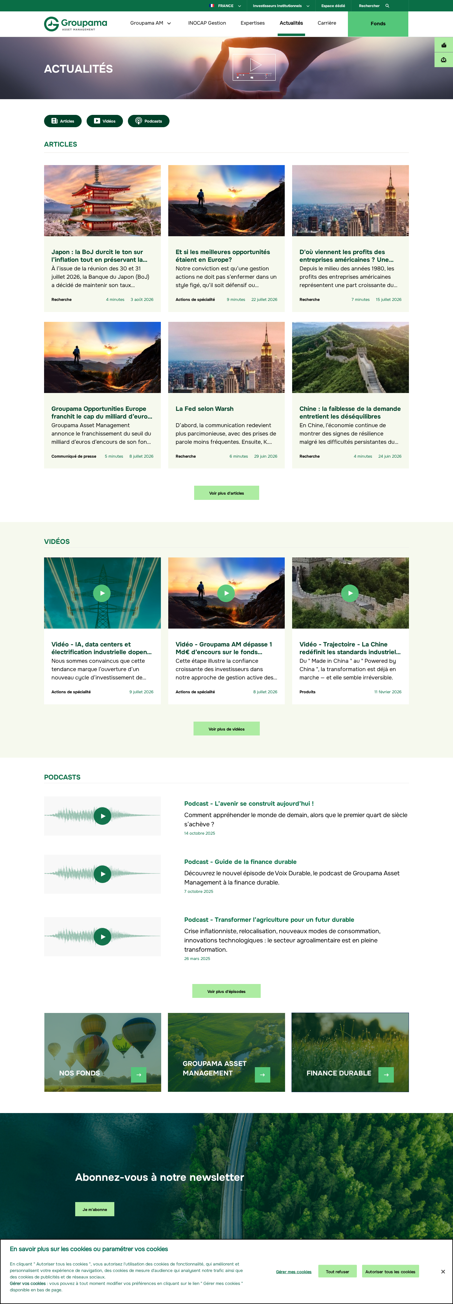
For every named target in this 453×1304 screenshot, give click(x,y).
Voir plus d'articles (226, 493)
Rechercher (370, 5)
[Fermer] (443, 1271)
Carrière (327, 22)
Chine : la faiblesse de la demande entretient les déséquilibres (350, 412)
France (225, 5)
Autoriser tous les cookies (390, 1271)
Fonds (378, 22)
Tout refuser (337, 1271)
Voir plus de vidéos (227, 729)
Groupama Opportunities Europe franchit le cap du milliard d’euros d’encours (101, 415)
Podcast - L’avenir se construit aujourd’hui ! (249, 803)
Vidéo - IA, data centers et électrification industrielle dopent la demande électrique (100, 651)
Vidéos (109, 121)
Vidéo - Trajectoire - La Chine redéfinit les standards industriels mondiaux (349, 651)
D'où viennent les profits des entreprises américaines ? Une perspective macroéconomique (345, 258)
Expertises (253, 22)
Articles (67, 121)
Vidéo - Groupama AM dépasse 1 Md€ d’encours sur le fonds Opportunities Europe (224, 651)
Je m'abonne (95, 1209)
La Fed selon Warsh (205, 408)
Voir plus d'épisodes (226, 991)
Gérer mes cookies (294, 1271)
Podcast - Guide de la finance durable (240, 861)
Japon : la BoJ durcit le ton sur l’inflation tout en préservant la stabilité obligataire (97, 258)
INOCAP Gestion (207, 22)
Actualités (291, 22)
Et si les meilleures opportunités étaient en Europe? (223, 255)
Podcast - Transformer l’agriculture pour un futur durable (269, 919)
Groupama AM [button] (147, 22)
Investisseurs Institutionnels (278, 5)
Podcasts (153, 121)
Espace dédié (333, 5)
